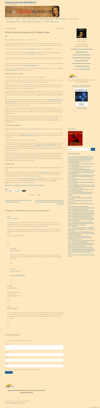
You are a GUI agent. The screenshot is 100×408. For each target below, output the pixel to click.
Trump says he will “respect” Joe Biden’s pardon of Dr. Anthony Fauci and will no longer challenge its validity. (81, 252)
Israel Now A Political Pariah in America (80, 206)
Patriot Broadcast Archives (13, 21)
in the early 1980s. (31, 52)
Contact (18, 18)
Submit (93, 149)
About (12, 18)
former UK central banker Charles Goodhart (46, 144)
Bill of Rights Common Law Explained (31, 21)
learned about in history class (28, 135)
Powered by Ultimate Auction (94, 407)
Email (6, 357)
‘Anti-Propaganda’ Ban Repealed (81, 66)
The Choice (74, 226)
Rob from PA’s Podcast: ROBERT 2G (81, 54)
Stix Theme (22, 403)
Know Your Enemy (33, 18)
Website (7, 363)
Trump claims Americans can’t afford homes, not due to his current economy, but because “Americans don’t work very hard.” (81, 176)
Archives (24, 18)
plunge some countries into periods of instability (32, 178)
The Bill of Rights (74, 18)
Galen (38, 194)
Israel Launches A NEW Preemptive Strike (80, 169)
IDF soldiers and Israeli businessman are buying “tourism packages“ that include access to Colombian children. (80, 194)
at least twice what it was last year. (29, 65)
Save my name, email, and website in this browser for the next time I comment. (23, 369)
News (62, 28)
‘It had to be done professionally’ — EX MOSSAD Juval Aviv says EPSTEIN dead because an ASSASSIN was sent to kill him (81, 229)
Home (7, 18)
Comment (8, 344)
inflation (33, 49)
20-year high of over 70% (43, 172)
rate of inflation (56, 174)
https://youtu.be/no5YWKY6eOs (17, 275)
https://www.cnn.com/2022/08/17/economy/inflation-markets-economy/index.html (24, 185)
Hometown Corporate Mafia (46, 18)
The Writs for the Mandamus (50, 21)
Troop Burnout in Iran (76, 196)
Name (6, 352)
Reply (8, 243)
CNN (6, 36)
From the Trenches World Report (20, 2)
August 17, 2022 (11, 28)
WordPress (13, 403)
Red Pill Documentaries (62, 18)
